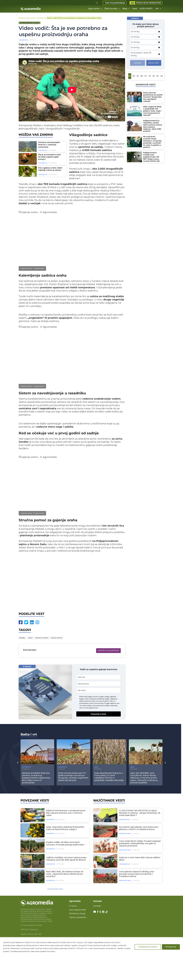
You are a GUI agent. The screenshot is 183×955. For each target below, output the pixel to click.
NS (134, 76)
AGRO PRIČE (146, 9)
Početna (22, 18)
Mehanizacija (124, 819)
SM (141, 76)
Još (156, 9)
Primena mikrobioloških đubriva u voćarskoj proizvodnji (49, 145)
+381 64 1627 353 (34, 934)
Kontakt (97, 906)
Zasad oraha (56, 638)
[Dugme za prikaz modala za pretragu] (97, 3)
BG (129, 76)
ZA (161, 76)
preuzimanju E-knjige (102, 703)
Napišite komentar (108, 650)
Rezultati (153, 63)
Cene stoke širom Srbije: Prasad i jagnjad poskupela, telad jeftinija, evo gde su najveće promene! (139, 843)
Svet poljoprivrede (115, 3)
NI (138, 76)
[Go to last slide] (18, 762)
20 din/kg (135, 31)
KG (157, 76)
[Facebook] (21, 622)
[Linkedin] (32, 622)
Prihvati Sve (171, 947)
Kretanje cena (125, 833)
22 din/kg (135, 37)
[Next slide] (165, 762)
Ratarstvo (26, 767)
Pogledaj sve (55, 889)
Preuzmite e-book (98, 714)
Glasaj (137, 63)
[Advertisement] (72, 581)
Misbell (22, 638)
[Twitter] (26, 622)
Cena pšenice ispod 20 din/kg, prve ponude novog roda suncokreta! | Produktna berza (136, 874)
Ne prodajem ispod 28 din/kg (141, 54)
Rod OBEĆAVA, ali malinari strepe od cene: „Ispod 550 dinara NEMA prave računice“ (64, 874)
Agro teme (93, 9)
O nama (73, 906)
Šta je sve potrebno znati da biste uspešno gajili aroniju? (49, 157)
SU (146, 76)
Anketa (135, 18)
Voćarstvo (41, 18)
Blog (124, 9)
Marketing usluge (77, 913)
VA (153, 76)
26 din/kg (135, 47)
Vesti (134, 9)
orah (30, 638)
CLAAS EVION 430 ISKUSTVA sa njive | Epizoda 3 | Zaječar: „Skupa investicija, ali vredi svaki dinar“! (139, 813)
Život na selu (110, 9)
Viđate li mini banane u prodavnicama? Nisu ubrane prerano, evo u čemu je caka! (66, 813)
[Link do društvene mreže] (94, 911)
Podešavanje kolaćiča (147, 947)
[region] (91, 946)
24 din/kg (135, 42)
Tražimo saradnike (77, 917)
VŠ (150, 76)
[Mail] (37, 622)
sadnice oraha (41, 638)
